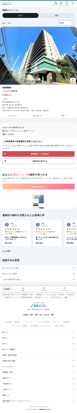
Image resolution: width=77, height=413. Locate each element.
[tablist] (38, 15)
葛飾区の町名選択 (26, 297)
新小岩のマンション (41, 297)
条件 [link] (66, 297)
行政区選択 (70, 294)
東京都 (61, 294)
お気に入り (39, 116)
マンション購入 (51, 294)
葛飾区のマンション (11, 297)
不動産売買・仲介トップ (10, 294)
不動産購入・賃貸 (27, 294)
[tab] (20, 15)
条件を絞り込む (56, 297)
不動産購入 (39, 294)
